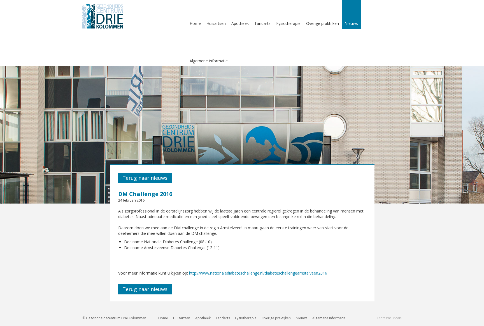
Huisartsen (181, 318)
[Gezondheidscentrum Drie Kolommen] (102, 15)
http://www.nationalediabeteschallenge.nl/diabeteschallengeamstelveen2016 (258, 273)
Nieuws (301, 318)
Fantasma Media (389, 318)
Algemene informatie (209, 60)
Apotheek (203, 318)
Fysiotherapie (246, 318)
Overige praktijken (276, 318)
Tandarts (223, 318)
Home (163, 318)
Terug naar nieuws (144, 177)
